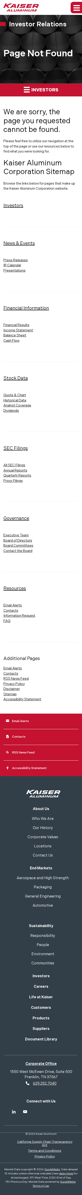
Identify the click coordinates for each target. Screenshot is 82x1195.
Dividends (11, 411)
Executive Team (16, 535)
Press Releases (15, 260)
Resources (14, 588)
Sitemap (10, 694)
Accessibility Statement (22, 699)
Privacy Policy (14, 684)
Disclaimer (11, 689)
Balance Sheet (14, 335)
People (43, 945)
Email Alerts (12, 605)
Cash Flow (11, 340)
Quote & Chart (14, 395)
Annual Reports (15, 470)
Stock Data (15, 378)
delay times (66, 1173)
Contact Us (43, 856)
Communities (42, 964)
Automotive (43, 906)
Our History (43, 828)
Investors (44, 90)
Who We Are (43, 819)
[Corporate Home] (43, 793)
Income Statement (18, 330)
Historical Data (14, 400)
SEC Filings (15, 448)
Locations (42, 847)
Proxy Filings (13, 481)
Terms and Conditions (44, 1151)
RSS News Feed (16, 679)
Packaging (43, 887)
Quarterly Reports (17, 475)
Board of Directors (17, 540)
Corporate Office (41, 1064)
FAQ (6, 621)
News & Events (19, 243)
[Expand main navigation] (76, 7)
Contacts (10, 610)
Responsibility (42, 936)
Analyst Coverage (17, 405)
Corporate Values (43, 837)
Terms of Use (41, 1186)
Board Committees (18, 545)
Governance (16, 518)
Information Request (19, 616)
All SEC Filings (14, 465)
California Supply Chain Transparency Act (44, 1143)
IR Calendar (12, 265)
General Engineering (43, 897)
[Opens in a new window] (13, 1111)
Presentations (14, 270)
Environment (42, 954)
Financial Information (26, 308)
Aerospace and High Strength (43, 878)
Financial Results (16, 325)
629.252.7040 (44, 1083)
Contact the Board (17, 551)
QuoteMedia (52, 1169)
